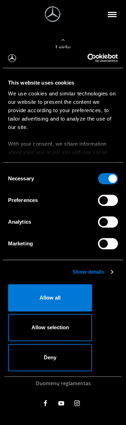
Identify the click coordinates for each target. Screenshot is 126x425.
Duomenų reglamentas (63, 383)
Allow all (50, 298)
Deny (50, 357)
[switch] (108, 200)
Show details (88, 272)
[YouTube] (61, 403)
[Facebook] (45, 403)
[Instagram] (77, 403)
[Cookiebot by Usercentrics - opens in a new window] (89, 58)
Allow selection (50, 327)
